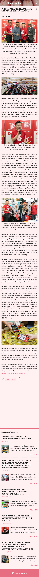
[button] (36, 9)
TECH (14, 380)
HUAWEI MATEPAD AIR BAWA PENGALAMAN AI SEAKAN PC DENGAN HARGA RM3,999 (14, 491)
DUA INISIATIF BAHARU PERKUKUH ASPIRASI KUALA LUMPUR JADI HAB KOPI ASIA (17, 518)
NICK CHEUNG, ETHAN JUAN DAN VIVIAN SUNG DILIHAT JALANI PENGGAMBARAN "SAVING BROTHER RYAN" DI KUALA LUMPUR (17, 545)
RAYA (8, 380)
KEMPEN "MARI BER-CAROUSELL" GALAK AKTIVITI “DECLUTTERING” (17, 437)
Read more (33, 455)
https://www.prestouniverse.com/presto (14, 373)
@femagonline (13, 3)
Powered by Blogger (20, 573)
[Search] (36, 4)
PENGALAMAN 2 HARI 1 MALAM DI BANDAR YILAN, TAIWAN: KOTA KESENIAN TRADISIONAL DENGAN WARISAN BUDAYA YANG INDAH (16, 464)
